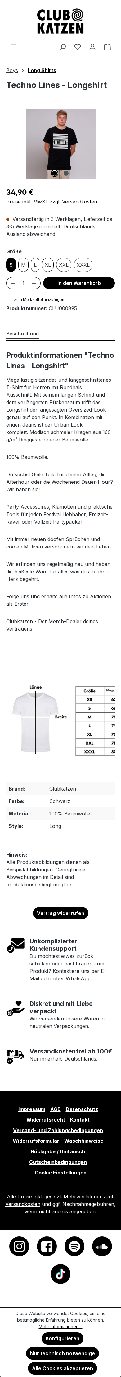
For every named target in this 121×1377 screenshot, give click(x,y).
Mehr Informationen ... (61, 1326)
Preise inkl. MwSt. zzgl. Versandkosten (51, 201)
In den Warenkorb (79, 283)
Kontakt (80, 1120)
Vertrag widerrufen (60, 913)
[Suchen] (62, 46)
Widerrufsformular (36, 1141)
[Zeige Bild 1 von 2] (54, 173)
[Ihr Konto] (92, 46)
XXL (64, 265)
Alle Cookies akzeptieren (62, 1368)
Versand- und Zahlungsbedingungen (58, 1130)
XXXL (83, 265)
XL (48, 265)
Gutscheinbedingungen (58, 1162)
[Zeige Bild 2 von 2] (66, 173)
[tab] (22, 333)
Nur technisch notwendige (62, 1353)
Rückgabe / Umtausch (58, 1151)
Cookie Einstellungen (61, 1172)
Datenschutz (82, 1109)
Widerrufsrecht (45, 1120)
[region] (60, 144)
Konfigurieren (62, 1338)
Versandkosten (22, 1204)
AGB (55, 1109)
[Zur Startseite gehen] (60, 21)
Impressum (31, 1109)
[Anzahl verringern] (12, 283)
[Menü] (13, 46)
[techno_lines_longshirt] (60, 144)
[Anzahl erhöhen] (34, 283)
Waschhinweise (83, 1141)
